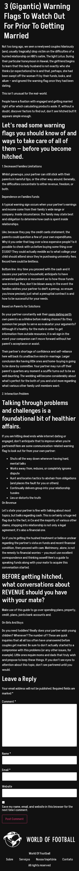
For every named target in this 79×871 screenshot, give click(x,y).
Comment (9, 701)
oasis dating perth (60, 314)
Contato (67, 859)
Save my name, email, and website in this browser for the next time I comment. (37, 808)
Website (7, 786)
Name (6, 753)
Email (6, 770)
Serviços (24, 859)
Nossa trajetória (46, 859)
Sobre (9, 859)
